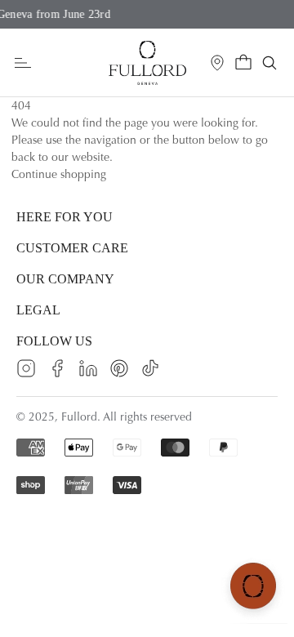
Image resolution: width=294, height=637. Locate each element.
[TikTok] (150, 368)
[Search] (269, 63)
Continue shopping (58, 174)
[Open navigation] (23, 63)
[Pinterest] (119, 368)
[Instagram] (26, 368)
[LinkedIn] (88, 368)
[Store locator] (217, 63)
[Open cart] (243, 63)
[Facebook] (57, 368)
